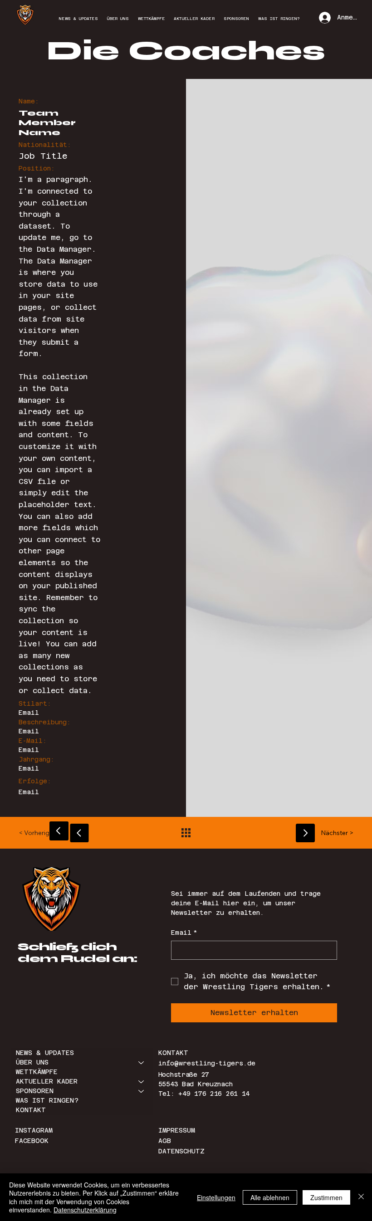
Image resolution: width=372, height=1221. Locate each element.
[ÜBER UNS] (141, 1062)
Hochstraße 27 (183, 1074)
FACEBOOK (32, 1140)
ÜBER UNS (32, 1062)
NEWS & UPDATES (45, 1052)
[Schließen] (361, 1197)
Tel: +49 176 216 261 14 (204, 1093)
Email (184, 932)
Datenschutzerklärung (85, 1209)
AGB (164, 1140)
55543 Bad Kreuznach (195, 1084)
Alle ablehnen (269, 1197)
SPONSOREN (35, 1090)
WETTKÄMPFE (37, 1071)
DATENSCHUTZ (181, 1151)
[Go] (59, 830)
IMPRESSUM (176, 1130)
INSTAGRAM (36, 1130)
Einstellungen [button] (216, 1197)
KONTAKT (31, 1110)
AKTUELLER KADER (47, 1081)
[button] (43, 833)
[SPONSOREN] (141, 1091)
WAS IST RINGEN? (47, 1100)
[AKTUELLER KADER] (141, 1081)
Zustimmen (326, 1197)
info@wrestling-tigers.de (206, 1063)
